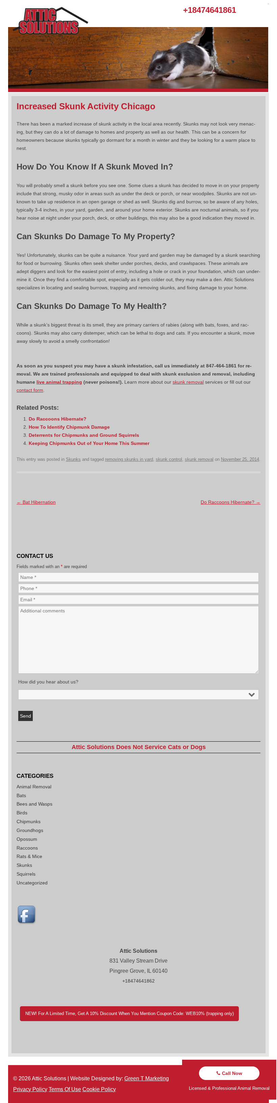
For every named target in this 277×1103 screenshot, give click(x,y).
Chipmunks (29, 821)
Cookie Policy (99, 1089)
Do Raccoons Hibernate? (57, 419)
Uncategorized (32, 882)
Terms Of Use (65, 1089)
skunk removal (188, 382)
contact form (30, 390)
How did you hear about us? (48, 681)
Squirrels (26, 874)
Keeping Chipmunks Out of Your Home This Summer (89, 443)
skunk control (169, 459)
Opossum (27, 839)
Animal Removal (34, 786)
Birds (22, 812)
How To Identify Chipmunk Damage (69, 427)
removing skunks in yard (129, 459)
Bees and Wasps (34, 804)
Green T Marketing (146, 1078)
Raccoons (27, 848)
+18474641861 (209, 10)
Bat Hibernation (36, 502)
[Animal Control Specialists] (138, 90)
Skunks (73, 459)
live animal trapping (59, 382)
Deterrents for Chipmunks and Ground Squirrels (84, 435)
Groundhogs (30, 830)
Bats (21, 795)
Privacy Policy (30, 1089)
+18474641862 (138, 981)
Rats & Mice (29, 856)
